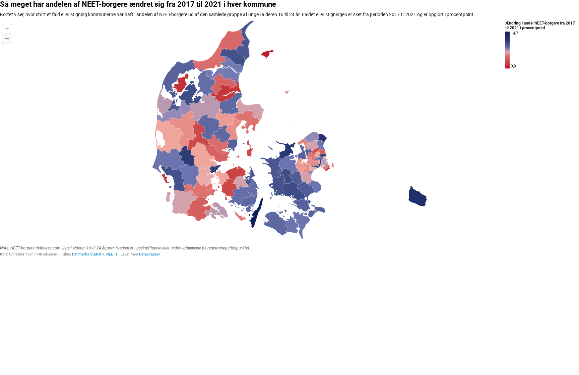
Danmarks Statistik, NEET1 (94, 254)
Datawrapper (149, 254)
